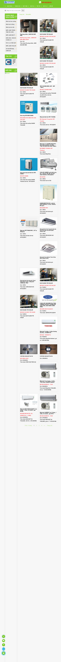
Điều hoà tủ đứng (10, 24)
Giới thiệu (25, 6)
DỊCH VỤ (32, 6)
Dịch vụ (45, 6)
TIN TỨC (38, 6)
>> (44, 425)
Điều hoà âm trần (10, 27)
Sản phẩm (28, 14)
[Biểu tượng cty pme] (9, 2)
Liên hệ (51, 6)
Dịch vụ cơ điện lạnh (11, 43)
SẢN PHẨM (9, 6)
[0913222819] (3, 636)
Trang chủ (17, 6)
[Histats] (11, 399)
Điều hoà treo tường (11, 21)
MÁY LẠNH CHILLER (11, 46)
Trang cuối (49, 425)
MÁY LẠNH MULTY (10, 35)
